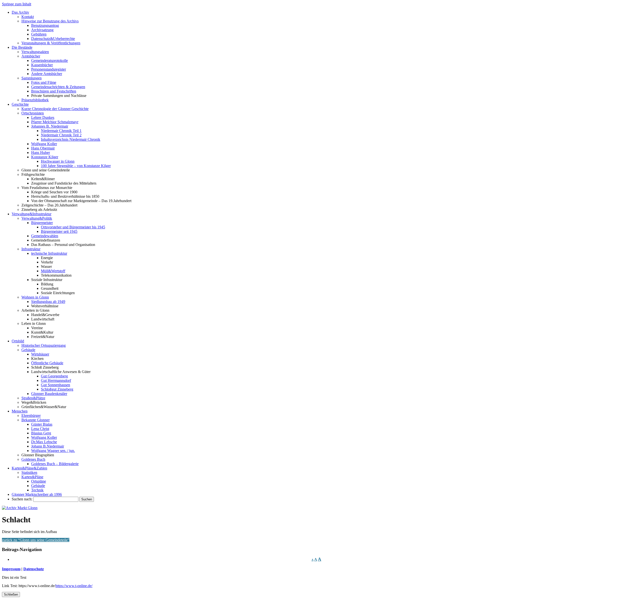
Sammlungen (31, 78)
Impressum (11, 569)
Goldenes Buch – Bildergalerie (55, 464)
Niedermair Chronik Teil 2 (61, 135)
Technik (37, 490)
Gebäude (28, 350)
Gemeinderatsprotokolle (49, 60)
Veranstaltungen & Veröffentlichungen (50, 43)
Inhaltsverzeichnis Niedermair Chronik (70, 139)
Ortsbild (18, 341)
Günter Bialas (41, 424)
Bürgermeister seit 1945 (59, 231)
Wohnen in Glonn (35, 297)
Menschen (19, 411)
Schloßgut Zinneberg (57, 389)
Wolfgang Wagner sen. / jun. (53, 451)
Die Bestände (22, 47)
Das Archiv (20, 12)
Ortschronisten (32, 113)
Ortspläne (38, 481)
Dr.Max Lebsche (44, 442)
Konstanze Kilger (44, 157)
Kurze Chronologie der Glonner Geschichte (55, 109)
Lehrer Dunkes (42, 117)
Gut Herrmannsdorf (56, 380)
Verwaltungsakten (35, 52)
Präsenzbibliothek (35, 100)
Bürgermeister (42, 223)
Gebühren (38, 34)
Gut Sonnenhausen (55, 385)
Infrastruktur (30, 249)
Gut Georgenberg (54, 376)
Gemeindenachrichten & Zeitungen (58, 87)
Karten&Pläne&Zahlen (29, 468)
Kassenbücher (42, 65)
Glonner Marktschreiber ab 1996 (37, 494)
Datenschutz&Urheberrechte (53, 39)
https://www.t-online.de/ (73, 586)
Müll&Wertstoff (53, 271)
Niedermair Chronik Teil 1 (61, 131)
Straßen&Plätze (33, 398)
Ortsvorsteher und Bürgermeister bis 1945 (73, 227)
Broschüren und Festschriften (53, 91)
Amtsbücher (30, 56)
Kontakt (27, 17)
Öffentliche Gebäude (47, 363)
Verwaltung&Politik (36, 218)
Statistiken (29, 472)
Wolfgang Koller (44, 144)
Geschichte (20, 104)
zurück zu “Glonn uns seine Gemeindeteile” (35, 540)
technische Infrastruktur (49, 253)
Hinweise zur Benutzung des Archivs (50, 21)
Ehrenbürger (31, 415)
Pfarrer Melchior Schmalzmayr (54, 122)
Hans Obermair (43, 148)
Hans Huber (40, 152)
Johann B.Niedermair (47, 446)
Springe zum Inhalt (16, 4)
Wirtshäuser (40, 354)
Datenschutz (33, 569)
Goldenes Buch (33, 459)
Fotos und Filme (43, 82)
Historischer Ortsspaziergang (43, 345)
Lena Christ (40, 429)
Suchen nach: (22, 499)
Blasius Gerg (41, 433)
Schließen (11, 594)
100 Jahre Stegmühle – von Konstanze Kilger (76, 166)
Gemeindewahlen (44, 236)
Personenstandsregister (48, 69)
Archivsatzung (42, 30)
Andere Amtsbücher (46, 74)
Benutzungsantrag (45, 25)
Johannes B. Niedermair (49, 126)
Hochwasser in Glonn (57, 161)
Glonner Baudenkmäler (49, 394)
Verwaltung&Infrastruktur (31, 214)
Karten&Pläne (32, 477)
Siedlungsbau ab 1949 (48, 302)
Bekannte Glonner (35, 420)
